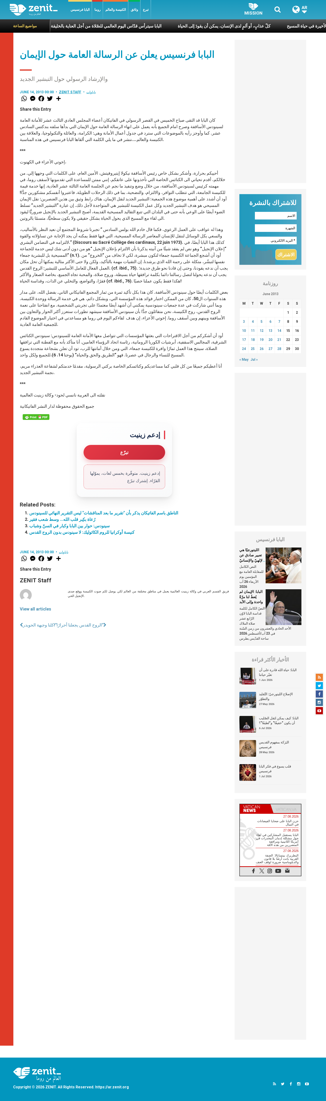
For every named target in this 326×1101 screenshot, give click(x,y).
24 (244, 349)
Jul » (254, 359)
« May (243, 359)
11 (253, 331)
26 (261, 349)
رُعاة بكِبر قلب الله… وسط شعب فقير (62, 519)
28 (279, 349)
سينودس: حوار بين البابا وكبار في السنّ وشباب (69, 525)
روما (98, 9)
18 (253, 340)
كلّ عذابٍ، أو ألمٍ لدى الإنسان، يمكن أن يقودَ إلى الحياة (200, 25)
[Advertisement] (270, 111)
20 (270, 340)
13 (270, 331)
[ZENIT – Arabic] (39, 9)
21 (279, 340)
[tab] (255, 808)
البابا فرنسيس (80, 9)
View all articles (35, 608)
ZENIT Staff (70, 92)
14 (279, 331)
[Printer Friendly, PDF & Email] (36, 417)
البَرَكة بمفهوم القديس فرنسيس (274, 744)
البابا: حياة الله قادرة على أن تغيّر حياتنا (278, 672)
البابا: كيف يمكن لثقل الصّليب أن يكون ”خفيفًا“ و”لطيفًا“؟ (279, 720)
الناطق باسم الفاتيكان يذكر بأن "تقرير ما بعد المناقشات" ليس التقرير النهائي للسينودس (103, 512)
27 (270, 349)
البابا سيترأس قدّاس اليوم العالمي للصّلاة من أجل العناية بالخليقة (82, 25)
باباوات (91, 92)
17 (244, 340)
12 (261, 331)
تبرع (146, 9)
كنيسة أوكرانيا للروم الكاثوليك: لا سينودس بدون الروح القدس (82, 532)
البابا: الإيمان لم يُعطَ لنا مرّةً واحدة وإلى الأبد (251, 597)
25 (253, 349)
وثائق (134, 9)
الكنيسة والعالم (115, 9)
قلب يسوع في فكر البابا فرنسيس (275, 768)
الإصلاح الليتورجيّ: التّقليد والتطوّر (276, 696)
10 (244, 331)
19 (261, 340)
